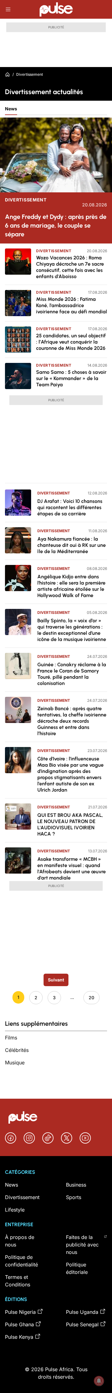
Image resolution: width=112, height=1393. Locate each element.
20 (91, 997)
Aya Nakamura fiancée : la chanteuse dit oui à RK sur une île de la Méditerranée (71, 545)
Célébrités (17, 1050)
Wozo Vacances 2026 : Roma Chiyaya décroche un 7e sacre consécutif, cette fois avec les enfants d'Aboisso (70, 267)
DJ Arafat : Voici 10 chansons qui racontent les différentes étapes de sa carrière (69, 507)
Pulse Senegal (82, 1324)
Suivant (56, 979)
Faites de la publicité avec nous (82, 1244)
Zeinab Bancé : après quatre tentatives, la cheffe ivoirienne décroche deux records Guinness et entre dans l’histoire (71, 721)
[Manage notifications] (99, 1381)
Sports (73, 1197)
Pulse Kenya (19, 1337)
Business (76, 1185)
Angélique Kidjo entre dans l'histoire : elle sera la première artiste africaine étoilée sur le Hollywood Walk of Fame (71, 586)
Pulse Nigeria (20, 1312)
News (11, 108)
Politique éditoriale (77, 1268)
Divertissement (26, 199)
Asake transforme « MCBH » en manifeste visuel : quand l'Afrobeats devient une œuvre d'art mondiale (71, 868)
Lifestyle (15, 1210)
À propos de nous (19, 1241)
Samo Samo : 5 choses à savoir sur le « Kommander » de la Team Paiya (71, 378)
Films (11, 1037)
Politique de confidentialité (21, 1261)
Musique (15, 1062)
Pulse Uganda (82, 1312)
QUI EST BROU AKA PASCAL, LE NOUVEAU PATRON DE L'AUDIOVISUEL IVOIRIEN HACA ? (70, 824)
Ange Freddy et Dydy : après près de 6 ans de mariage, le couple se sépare (55, 225)
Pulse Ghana (19, 1324)
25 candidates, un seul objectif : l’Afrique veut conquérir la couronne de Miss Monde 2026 (71, 342)
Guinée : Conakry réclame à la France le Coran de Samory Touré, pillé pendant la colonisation (71, 674)
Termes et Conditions (17, 1281)
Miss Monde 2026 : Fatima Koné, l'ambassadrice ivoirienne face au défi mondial (71, 305)
